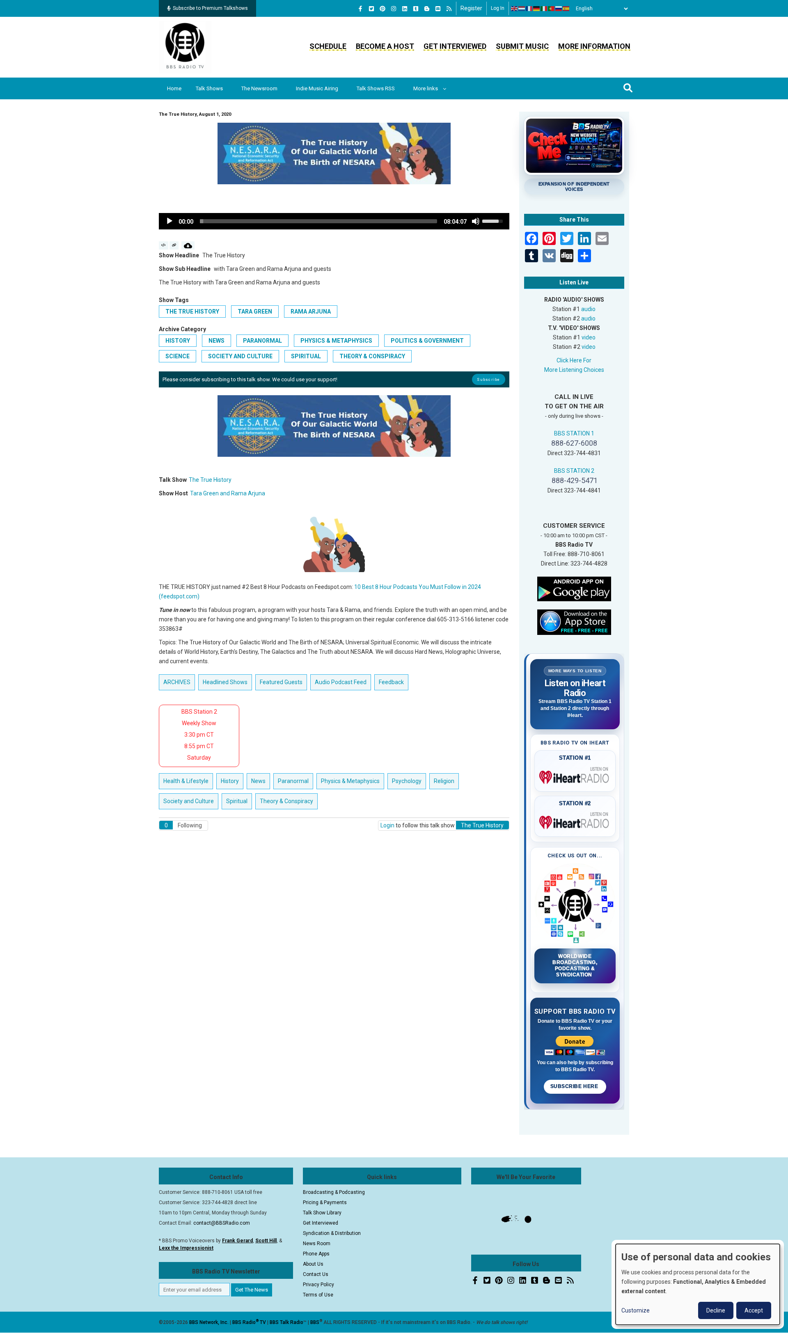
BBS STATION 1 (574, 433)
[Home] (185, 47)
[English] (514, 8)
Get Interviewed (455, 46)
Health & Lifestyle (185, 781)
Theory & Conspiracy (372, 356)
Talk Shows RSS (376, 88)
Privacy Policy (318, 1284)
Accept (753, 1310)
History (177, 340)
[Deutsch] (537, 8)
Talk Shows (209, 88)
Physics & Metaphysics (336, 340)
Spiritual (306, 356)
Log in (497, 8)
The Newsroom (259, 88)
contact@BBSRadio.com (221, 1223)
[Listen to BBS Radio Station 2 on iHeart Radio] (575, 821)
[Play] (169, 221)
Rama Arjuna (311, 311)
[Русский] (559, 8)
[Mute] (476, 221)
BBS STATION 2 (574, 470)
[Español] (566, 8)
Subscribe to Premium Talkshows (210, 8)
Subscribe (488, 379)
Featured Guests (281, 682)
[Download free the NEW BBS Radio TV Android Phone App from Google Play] (574, 588)
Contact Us (315, 1274)
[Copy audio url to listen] (174, 245)
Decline (715, 1310)
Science (177, 356)
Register (471, 8)
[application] (334, 221)
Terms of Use (318, 1295)
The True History (192, 311)
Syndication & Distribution (332, 1233)
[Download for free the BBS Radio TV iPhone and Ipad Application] (574, 621)
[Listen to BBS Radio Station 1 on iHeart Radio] (575, 776)
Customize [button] (635, 1310)
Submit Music (522, 46)
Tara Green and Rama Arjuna (227, 493)
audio (588, 309)
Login (387, 825)
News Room (316, 1243)
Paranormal (262, 340)
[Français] (529, 8)
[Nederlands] (522, 8)
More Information (594, 46)
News (216, 340)
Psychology (406, 781)
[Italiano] (544, 8)
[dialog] (698, 1284)
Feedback (391, 682)
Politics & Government (427, 340)
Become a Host (385, 46)
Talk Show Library (322, 1213)
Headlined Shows (225, 682)
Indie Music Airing (317, 88)
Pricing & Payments (325, 1202)
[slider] (318, 221)
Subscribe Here (575, 1086)
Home (174, 88)
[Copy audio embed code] (163, 245)
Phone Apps (316, 1254)
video (589, 337)
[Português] (551, 8)
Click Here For (574, 360)
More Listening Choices (574, 369)
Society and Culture (240, 356)
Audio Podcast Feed (341, 682)
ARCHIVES (176, 682)
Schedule (327, 46)
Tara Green (255, 311)
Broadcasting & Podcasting (334, 1192)
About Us (313, 1264)
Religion (444, 781)
